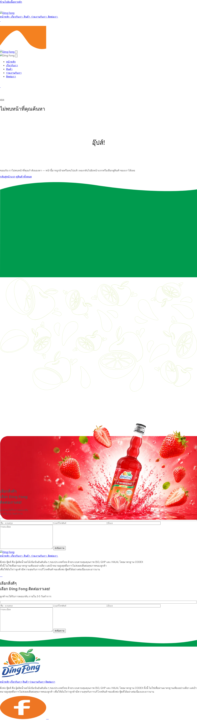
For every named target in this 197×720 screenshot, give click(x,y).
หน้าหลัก (5, 16)
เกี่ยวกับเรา (17, 16)
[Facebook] (0, 575)
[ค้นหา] (0, 20)
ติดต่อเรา (53, 16)
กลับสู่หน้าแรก (7, 176)
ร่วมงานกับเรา (39, 16)
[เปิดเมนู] (16, 52)
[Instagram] (48, 718)
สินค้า (27, 16)
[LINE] (1, 575)
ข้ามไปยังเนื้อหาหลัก (11, 2)
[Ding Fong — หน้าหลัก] (7, 13)
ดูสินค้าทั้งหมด (24, 176)
